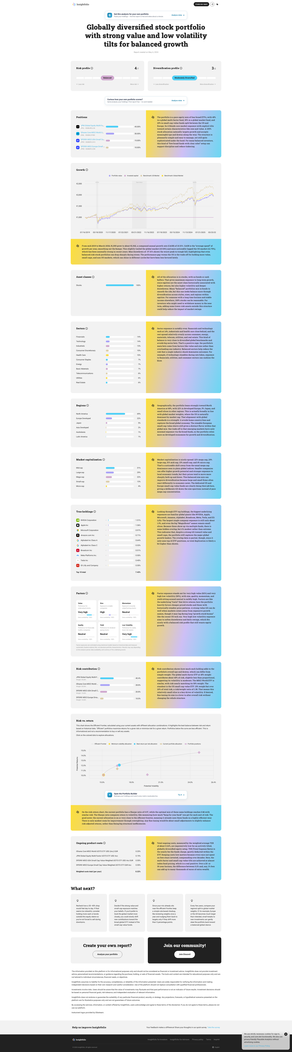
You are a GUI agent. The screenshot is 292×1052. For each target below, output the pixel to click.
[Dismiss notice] (285, 1034)
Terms (208, 1039)
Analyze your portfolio (107, 954)
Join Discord (184, 954)
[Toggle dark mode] (217, 4)
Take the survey (213, 1027)
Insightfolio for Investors (157, 1039)
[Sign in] (212, 4)
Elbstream (99, 1012)
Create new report (201, 4)
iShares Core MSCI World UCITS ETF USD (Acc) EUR (101, 132)
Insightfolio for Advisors (179, 1039)
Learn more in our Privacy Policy (257, 1046)
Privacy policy (197, 1039)
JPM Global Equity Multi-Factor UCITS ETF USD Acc (101, 125)
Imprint (216, 1039)
